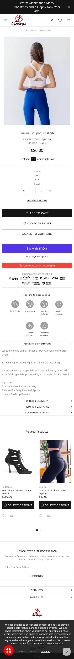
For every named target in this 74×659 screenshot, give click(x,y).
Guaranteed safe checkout (37, 273)
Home (25, 30)
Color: (37, 171)
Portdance (7, 487)
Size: (37, 184)
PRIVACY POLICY (28, 651)
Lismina (42, 487)
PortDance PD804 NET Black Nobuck (16, 492)
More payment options (37, 256)
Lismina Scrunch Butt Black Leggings (53, 492)
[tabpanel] (18, 484)
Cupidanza (19, 20)
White (37, 178)
